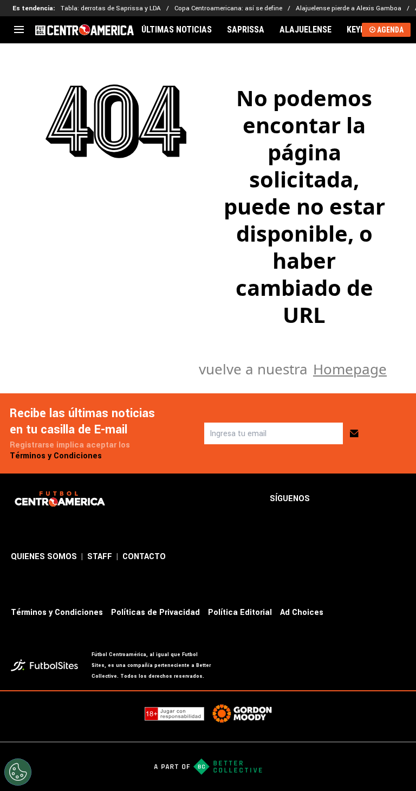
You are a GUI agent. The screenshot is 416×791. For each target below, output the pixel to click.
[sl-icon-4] (398, 498)
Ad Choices (301, 612)
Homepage (350, 369)
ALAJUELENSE (306, 30)
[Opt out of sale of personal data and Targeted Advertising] (17, 772)
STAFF (99, 556)
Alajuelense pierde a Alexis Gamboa (348, 8)
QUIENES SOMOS (44, 556)
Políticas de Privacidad (155, 612)
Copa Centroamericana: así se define (228, 8)
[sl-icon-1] (327, 498)
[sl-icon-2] (351, 498)
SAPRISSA (245, 30)
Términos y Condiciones (56, 456)
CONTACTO (144, 556)
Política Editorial (240, 612)
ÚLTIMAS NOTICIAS (176, 30)
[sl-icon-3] (374, 498)
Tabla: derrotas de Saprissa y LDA (111, 8)
